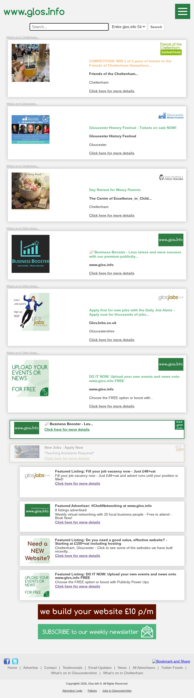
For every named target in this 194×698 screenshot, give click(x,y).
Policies (92, 690)
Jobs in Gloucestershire (117, 690)
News (122, 668)
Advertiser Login (72, 690)
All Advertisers (144, 668)
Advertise (30, 668)
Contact (50, 668)
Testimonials (72, 668)
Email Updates (100, 668)
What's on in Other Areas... (22, 228)
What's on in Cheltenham (123, 673)
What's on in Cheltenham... (22, 37)
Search (156, 27)
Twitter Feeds (172, 668)
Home (12, 668)
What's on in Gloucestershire (74, 673)
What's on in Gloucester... (22, 103)
